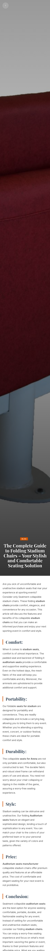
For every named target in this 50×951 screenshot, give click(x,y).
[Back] (5, 5)
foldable (22, 706)
